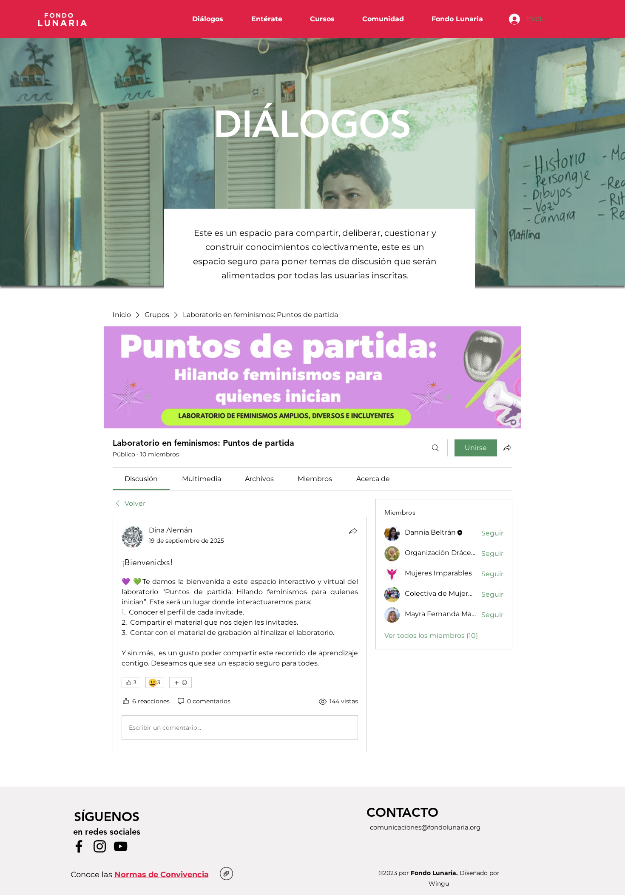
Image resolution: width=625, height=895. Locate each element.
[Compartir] (353, 531)
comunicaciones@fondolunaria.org (425, 827)
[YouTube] (120, 846)
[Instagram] (99, 846)
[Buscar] (435, 447)
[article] (240, 634)
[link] (141, 479)
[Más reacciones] (180, 682)
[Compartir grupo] (507, 447)
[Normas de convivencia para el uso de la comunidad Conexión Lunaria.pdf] (226, 874)
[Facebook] (79, 846)
